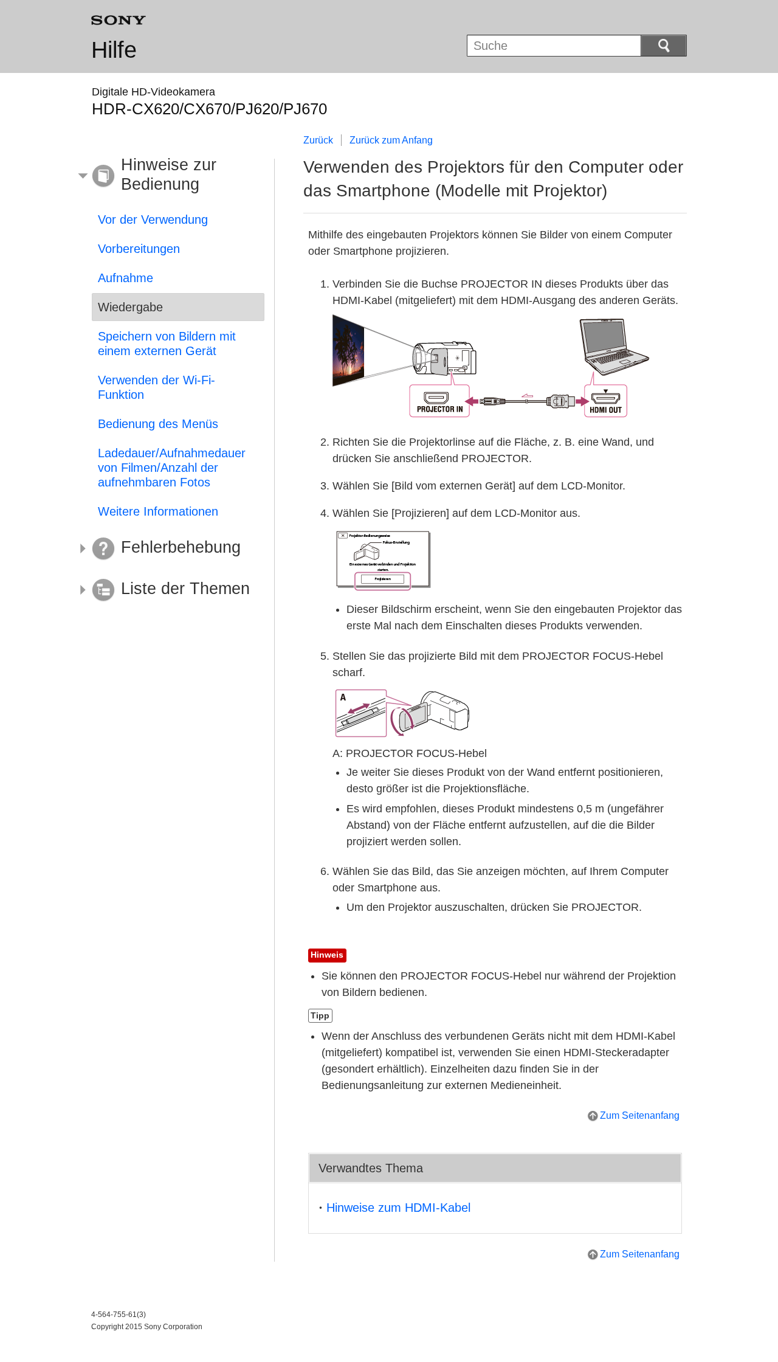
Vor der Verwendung (153, 219)
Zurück (318, 140)
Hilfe (114, 49)
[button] (169, 176)
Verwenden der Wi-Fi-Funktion (156, 387)
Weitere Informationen (158, 511)
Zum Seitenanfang (640, 1115)
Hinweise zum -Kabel (398, 1207)
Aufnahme (125, 278)
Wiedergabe (130, 307)
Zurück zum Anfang (391, 140)
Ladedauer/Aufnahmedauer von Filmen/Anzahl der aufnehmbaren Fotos (172, 467)
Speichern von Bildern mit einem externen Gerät (167, 344)
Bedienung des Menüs (158, 423)
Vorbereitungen (139, 248)
